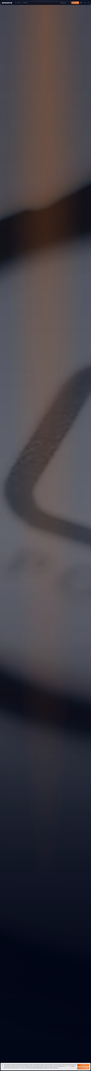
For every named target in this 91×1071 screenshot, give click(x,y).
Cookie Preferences (83, 1068)
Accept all (83, 1065)
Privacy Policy (68, 1066)
